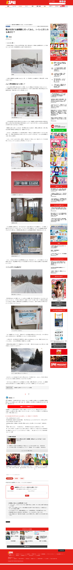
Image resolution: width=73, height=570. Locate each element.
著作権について (11, 555)
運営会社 (17, 555)
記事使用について (24, 555)
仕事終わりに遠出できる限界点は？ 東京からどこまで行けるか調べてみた (27, 445)
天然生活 (15, 558)
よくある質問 (37, 555)
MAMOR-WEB (40, 558)
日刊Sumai (27, 558)
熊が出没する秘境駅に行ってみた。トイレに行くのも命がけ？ (19, 482)
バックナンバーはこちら (58, 307)
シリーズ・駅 (10, 42)
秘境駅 (16, 478)
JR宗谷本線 (9, 478)
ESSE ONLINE (21, 558)
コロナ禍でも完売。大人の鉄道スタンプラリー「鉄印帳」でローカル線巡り (27, 447)
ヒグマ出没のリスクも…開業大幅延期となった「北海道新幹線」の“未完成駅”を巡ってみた (27, 510)
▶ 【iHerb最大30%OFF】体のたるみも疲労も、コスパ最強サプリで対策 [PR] (22, 416)
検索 (64, 3)
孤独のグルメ (33, 558)
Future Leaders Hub (53, 558)
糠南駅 (22, 478)
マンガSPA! (46, 558)
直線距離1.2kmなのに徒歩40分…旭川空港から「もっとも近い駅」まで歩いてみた (26, 512)
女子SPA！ (10, 558)
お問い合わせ (31, 555)
